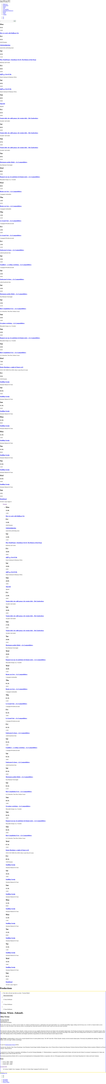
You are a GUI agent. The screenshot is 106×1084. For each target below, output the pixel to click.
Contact (4, 14)
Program (5, 504)
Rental (4, 12)
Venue (4, 6)
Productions (5, 5)
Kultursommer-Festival (10, 1044)
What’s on (5, 4)
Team (4, 13)
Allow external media (8, 995)
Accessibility (6, 9)
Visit (4, 8)
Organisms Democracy (8, 10)
